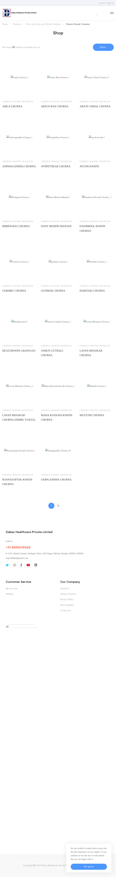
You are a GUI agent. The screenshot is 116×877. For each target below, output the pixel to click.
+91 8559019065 (18, 547)
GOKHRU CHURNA (14, 290)
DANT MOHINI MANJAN (56, 226)
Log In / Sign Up (106, 3)
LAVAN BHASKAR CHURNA (91, 353)
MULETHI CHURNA (92, 415)
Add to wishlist (7, 93)
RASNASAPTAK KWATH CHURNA (17, 482)
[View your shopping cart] (104, 13)
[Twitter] (7, 565)
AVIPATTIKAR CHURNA (56, 166)
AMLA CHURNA (12, 106)
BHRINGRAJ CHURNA (16, 226)
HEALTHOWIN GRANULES (18, 350)
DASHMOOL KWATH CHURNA (92, 228)
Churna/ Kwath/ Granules (17, 101)
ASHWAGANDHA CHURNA (19, 166)
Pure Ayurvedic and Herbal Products (43, 24)
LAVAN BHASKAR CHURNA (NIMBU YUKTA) (18, 417)
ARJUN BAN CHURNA (54, 106)
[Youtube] (28, 565)
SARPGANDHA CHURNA (56, 479)
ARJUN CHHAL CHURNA (95, 106)
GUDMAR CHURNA (53, 290)
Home (5, 24)
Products (17, 24)
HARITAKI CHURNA (92, 290)
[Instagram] (14, 565)
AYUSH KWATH (89, 166)
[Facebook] (21, 565)
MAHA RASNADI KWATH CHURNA (56, 417)
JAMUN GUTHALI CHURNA (52, 353)
